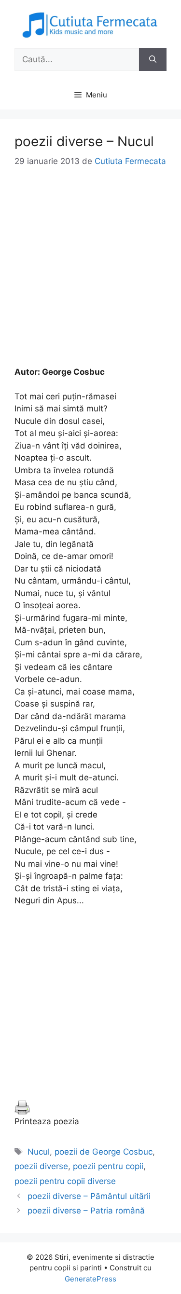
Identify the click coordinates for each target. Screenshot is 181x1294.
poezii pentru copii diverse (65, 1181)
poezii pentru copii (108, 1166)
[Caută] (153, 59)
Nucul (39, 1152)
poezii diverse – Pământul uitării (89, 1196)
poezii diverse (41, 1166)
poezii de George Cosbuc (104, 1152)
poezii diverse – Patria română (86, 1210)
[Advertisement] (90, 275)
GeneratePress (90, 1278)
